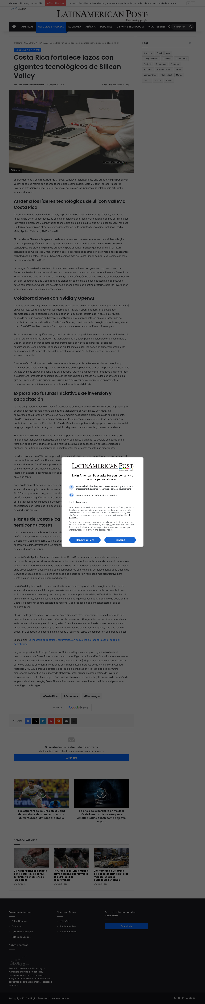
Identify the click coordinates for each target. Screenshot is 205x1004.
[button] (102, 502)
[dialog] (103, 502)
